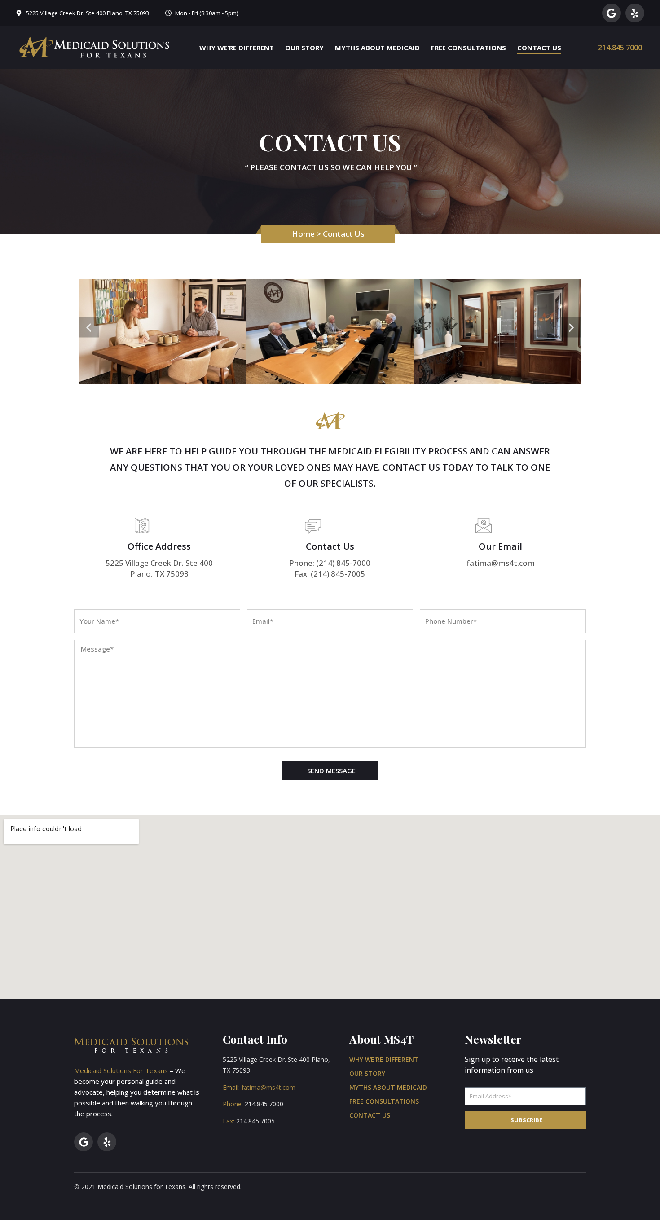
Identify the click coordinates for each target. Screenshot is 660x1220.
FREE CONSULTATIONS (468, 47)
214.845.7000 (620, 48)
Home (303, 234)
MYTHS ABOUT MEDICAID (377, 47)
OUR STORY (304, 47)
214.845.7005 (255, 1121)
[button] (89, 327)
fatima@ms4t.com (268, 1087)
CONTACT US (539, 47)
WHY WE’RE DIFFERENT (236, 47)
